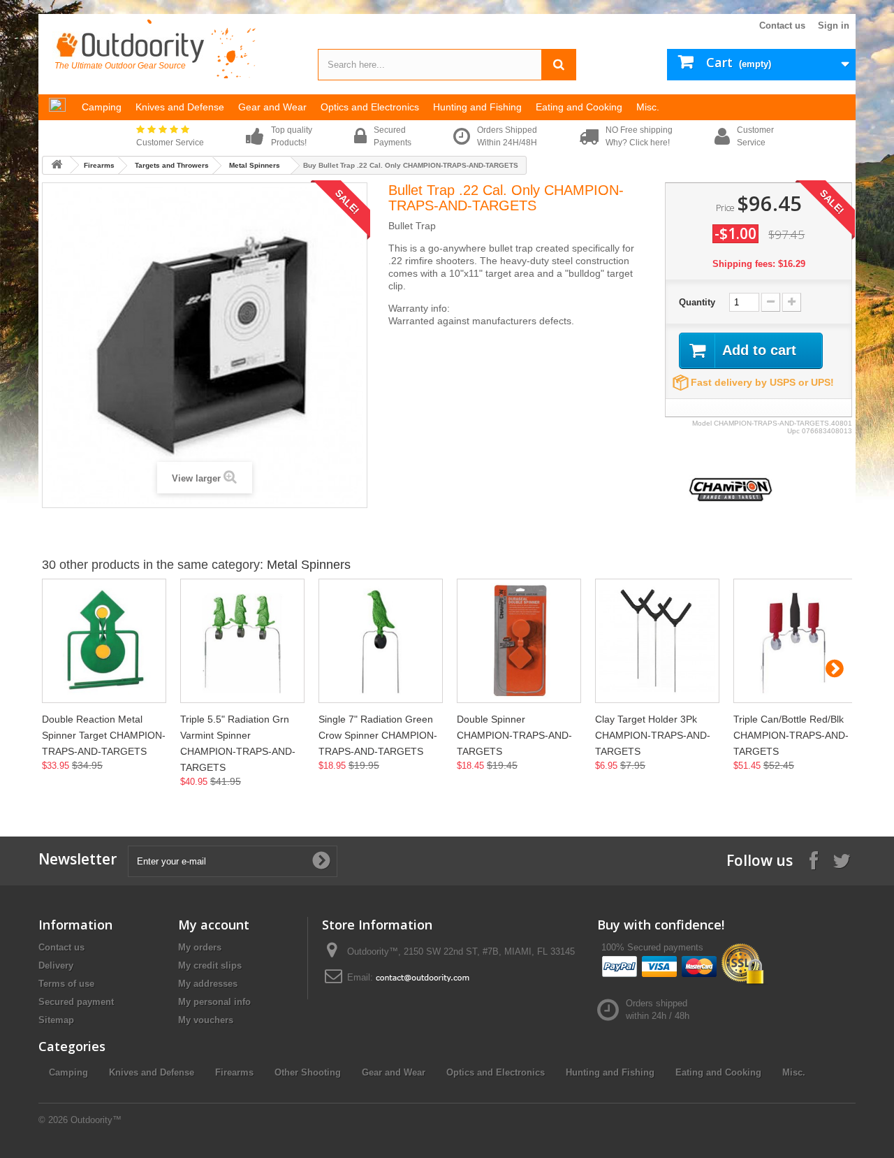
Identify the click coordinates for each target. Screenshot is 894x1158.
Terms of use (66, 983)
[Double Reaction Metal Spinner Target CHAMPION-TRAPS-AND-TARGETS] (104, 641)
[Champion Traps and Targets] (730, 489)
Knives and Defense (151, 1072)
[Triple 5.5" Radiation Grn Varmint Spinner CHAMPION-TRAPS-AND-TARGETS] (242, 641)
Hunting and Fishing (610, 1072)
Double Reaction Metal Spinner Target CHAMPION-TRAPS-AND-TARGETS (104, 735)
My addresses (207, 983)
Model (702, 423)
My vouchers (205, 1020)
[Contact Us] (422, 977)
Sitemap (56, 1020)
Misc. (793, 1072)
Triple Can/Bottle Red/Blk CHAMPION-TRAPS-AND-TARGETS (791, 735)
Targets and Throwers (172, 165)
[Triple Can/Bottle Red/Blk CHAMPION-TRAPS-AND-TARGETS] (795, 641)
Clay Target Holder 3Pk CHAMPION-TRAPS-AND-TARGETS (652, 735)
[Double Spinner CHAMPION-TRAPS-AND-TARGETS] (519, 641)
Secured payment (76, 1002)
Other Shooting (307, 1072)
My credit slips (210, 965)
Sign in (833, 25)
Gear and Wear (393, 1072)
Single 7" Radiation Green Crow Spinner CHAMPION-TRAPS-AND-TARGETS (377, 735)
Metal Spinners (254, 165)
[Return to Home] (56, 165)
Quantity (697, 302)
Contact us (782, 25)
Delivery (55, 965)
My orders (199, 947)
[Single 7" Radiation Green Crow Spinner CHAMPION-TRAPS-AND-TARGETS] (380, 641)
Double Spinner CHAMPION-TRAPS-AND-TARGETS (514, 735)
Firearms (99, 165)
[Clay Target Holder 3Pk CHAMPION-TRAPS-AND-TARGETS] (657, 641)
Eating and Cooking (718, 1072)
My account (213, 924)
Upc (793, 431)
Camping (68, 1072)
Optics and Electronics (495, 1072)
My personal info (214, 1002)
